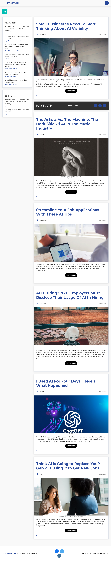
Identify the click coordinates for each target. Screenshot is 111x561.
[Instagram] (101, 3)
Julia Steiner (43, 303)
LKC (41, 474)
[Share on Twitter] (96, 95)
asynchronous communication (14, 41)
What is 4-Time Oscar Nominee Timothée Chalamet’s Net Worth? (16, 46)
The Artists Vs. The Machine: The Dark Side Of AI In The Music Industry (17, 29)
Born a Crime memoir (11, 76)
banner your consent (11, 84)
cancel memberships (11, 68)
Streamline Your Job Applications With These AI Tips (67, 212)
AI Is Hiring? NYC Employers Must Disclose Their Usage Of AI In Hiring (70, 295)
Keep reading (71, 91)
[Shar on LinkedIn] (102, 95)
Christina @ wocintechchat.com (70, 516)
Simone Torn (43, 220)
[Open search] (107, 3)
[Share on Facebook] (94, 95)
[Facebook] (98, 3)
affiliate (7, 58)
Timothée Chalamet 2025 (12, 50)
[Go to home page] (13, 3)
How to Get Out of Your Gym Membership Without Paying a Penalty (16, 64)
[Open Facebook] (100, 105)
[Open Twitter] (95, 105)
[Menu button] (3, 3)
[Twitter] (95, 3)
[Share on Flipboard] (99, 95)
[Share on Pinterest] (105, 95)
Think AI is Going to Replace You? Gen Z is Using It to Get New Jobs (68, 465)
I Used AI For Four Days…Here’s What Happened (65, 383)
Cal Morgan (43, 34)
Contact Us (84, 553)
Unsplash (76, 76)
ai (5, 33)
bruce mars (70, 76)
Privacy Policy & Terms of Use (99, 553)
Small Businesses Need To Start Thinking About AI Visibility (66, 26)
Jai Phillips (42, 134)
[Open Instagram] (104, 105)
